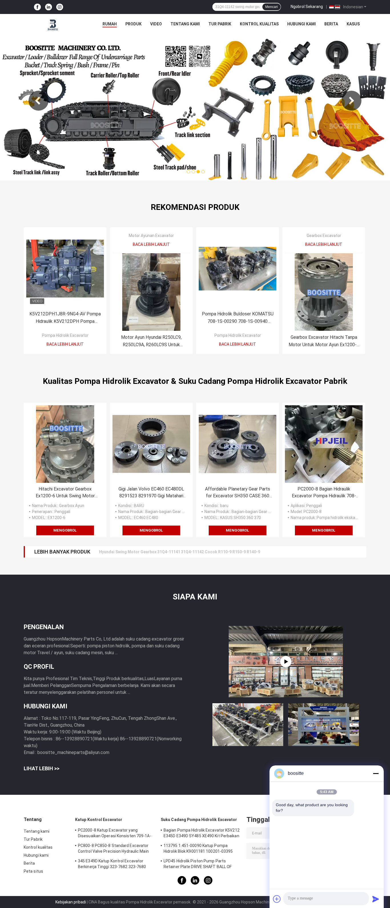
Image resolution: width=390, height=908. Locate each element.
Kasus (353, 24)
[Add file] (277, 899)
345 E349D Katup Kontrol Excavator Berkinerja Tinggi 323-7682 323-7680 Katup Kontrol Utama (112, 865)
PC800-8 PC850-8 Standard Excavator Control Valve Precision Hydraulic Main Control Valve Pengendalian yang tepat (114, 849)
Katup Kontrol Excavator (98, 819)
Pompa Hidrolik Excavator (65, 335)
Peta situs (33, 871)
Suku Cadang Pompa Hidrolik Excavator (199, 819)
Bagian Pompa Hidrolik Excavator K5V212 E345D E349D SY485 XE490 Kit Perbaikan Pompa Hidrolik (202, 834)
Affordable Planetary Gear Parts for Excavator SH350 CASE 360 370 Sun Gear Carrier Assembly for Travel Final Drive (237, 492)
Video (156, 24)
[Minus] (375, 773)
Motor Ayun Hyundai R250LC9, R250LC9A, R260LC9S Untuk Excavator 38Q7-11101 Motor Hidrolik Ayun (151, 341)
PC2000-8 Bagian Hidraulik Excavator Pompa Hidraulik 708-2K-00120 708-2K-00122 (324, 492)
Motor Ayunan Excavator (151, 235)
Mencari (271, 7)
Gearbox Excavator (324, 235)
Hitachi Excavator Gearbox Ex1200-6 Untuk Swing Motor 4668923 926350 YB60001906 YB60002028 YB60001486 (65, 492)
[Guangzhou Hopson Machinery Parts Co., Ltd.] (53, 25)
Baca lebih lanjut (65, 344)
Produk (133, 24)
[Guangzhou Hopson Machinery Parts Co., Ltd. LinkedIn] (48, 7)
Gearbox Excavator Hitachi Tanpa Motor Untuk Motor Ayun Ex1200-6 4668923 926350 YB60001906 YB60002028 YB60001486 (324, 341)
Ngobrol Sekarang (307, 6)
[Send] (375, 899)
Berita (331, 24)
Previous (39, 101)
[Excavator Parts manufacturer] (286, 661)
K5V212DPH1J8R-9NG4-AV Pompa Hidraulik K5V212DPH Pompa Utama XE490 (65, 318)
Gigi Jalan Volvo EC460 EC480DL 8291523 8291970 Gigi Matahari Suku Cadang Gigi (151, 492)
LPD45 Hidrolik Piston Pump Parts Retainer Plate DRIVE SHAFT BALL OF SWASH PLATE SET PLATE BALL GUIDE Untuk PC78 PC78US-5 (199, 865)
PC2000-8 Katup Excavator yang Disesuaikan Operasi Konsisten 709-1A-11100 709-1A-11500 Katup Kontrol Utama (114, 834)
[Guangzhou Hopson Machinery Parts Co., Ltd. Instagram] (60, 7)
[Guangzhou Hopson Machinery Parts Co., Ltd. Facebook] (37, 7)
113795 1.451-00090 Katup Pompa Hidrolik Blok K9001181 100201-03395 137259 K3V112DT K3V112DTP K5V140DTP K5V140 (198, 849)
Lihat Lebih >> (41, 768)
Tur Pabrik (219, 24)
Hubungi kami (301, 24)
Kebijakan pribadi (70, 902)
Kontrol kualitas (259, 24)
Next (351, 101)
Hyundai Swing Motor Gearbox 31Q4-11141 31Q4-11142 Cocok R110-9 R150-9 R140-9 (179, 552)
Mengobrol (65, 530)
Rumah (109, 24)
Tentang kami (185, 24)
